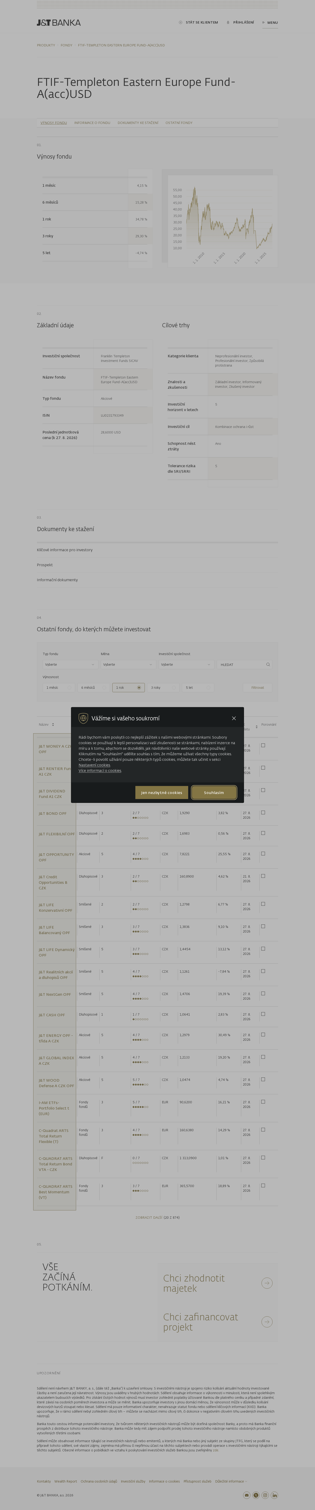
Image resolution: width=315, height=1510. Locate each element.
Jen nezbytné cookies (161, 792)
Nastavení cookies (94, 764)
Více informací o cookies (100, 770)
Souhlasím (214, 792)
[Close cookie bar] (234, 718)
